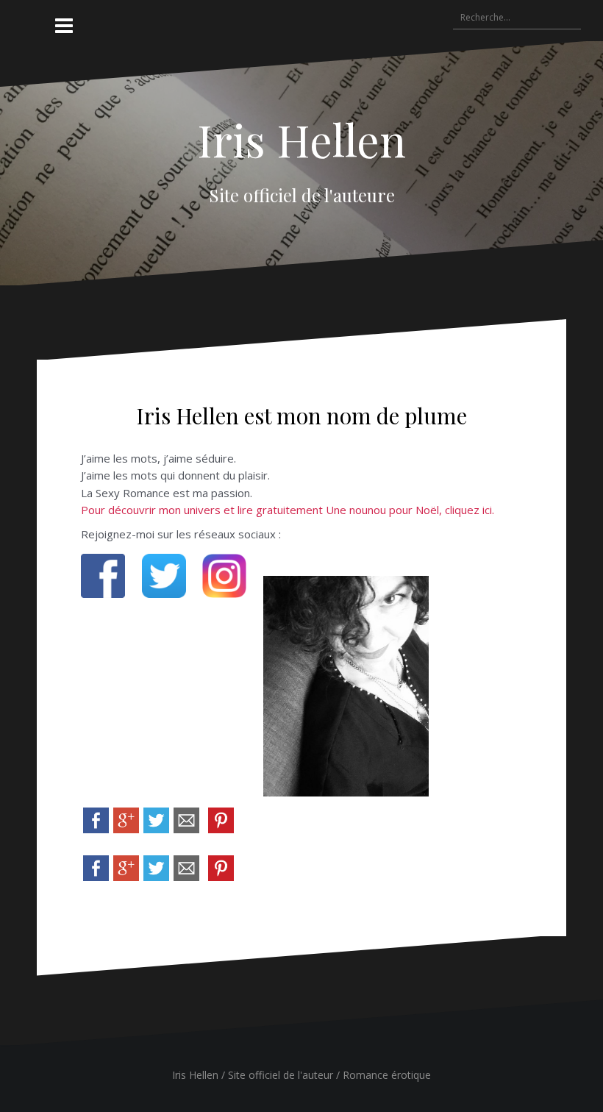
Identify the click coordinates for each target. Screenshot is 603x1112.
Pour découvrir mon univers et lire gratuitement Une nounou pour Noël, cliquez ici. (287, 509)
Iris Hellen (301, 139)
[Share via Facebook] (96, 819)
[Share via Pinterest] (221, 819)
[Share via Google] (126, 819)
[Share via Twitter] (156, 819)
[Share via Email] (186, 819)
